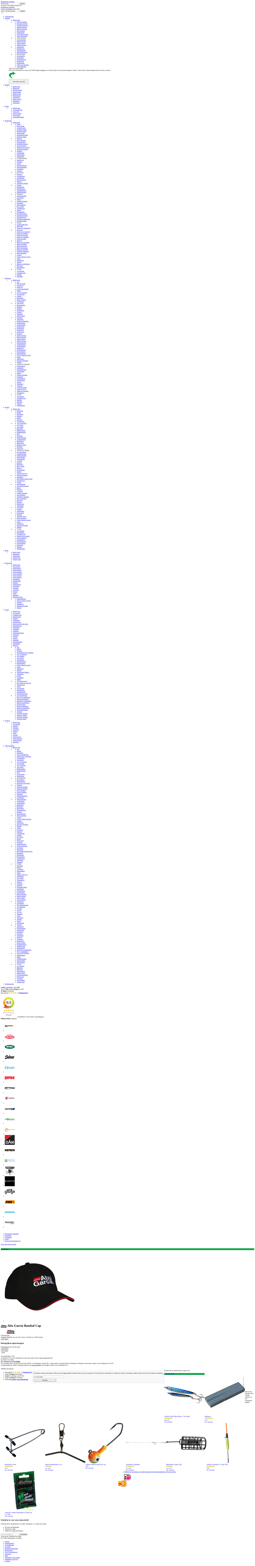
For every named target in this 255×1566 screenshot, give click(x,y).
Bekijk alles (16, 20)
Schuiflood (20, 935)
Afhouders (20, 319)
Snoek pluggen (21, 146)
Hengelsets (20, 58)
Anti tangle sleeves (23, 486)
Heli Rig (19, 490)
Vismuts (19, 919)
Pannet (19, 839)
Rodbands (20, 853)
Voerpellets (20, 760)
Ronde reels (16, 558)
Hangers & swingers (23, 536)
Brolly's (19, 468)
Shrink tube (20, 504)
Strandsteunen (17, 626)
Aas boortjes (21, 294)
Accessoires (20, 271)
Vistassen (20, 862)
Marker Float (21, 973)
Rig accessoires (21, 498)
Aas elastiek (20, 656)
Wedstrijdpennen (22, 796)
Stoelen (19, 472)
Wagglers (20, 794)
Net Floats (20, 837)
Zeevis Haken (21, 900)
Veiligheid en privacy (11, 1559)
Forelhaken (16, 579)
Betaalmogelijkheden (11, 1548)
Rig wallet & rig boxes (24, 683)
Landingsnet (21, 833)
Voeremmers (21, 774)
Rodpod (19, 812)
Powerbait (16, 586)
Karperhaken (21, 540)
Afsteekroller (21, 803)
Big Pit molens (17, 90)
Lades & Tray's (21, 389)
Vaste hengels (21, 43)
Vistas (15, 593)
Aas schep (20, 425)
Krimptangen (21, 189)
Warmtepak (20, 923)
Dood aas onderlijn (23, 237)
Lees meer (5, 1339)
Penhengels (20, 61)
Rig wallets (20, 207)
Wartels (19, 262)
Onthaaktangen (21, 190)
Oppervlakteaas (21, 165)
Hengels (7, 18)
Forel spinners (17, 577)
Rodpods (19, 447)
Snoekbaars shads (22, 135)
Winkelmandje (9, 984)
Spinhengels (20, 33)
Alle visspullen (9, 746)
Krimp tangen (21, 943)
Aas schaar (20, 658)
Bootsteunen (21, 267)
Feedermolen (17, 92)
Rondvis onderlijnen (23, 708)
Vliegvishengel (21, 67)
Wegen (19, 199)
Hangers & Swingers (23, 783)
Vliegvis (7, 721)
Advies (7, 1541)
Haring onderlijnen (23, 699)
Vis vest (19, 912)
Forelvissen (8, 563)
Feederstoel (20, 328)
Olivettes (19, 934)
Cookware (20, 869)
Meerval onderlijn (22, 250)
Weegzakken (21, 459)
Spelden (19, 602)
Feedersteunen (21, 350)
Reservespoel (17, 99)
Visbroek (19, 914)
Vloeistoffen (21, 421)
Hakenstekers (21, 366)
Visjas (19, 916)
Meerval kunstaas (22, 248)
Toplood (19, 515)
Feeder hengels (21, 336)
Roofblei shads (21, 131)
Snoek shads (21, 133)
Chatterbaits (20, 153)
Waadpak (20, 276)
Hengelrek (20, 850)
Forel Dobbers (21, 790)
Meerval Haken (21, 894)
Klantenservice (9, 1543)
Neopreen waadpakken (24, 950)
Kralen (19, 676)
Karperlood (20, 930)
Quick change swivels (24, 257)
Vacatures (8, 1554)
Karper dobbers (21, 538)
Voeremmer (20, 301)
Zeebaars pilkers (22, 715)
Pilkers (19, 649)
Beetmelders (21, 533)
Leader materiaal (22, 493)
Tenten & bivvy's (22, 473)
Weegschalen (21, 457)
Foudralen (20, 203)
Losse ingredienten (23, 289)
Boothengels (21, 49)
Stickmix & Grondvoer (24, 756)
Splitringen (20, 260)
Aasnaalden (20, 660)
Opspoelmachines (18, 117)
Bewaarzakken (21, 452)
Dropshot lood (21, 217)
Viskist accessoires (22, 391)
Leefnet (19, 835)
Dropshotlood (21, 928)
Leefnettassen (21, 378)
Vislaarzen (20, 918)
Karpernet (20, 545)
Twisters (19, 171)
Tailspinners (20, 156)
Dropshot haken (22, 214)
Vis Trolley (20, 878)
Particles (19, 416)
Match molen (17, 94)
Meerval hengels (22, 29)
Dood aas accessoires (23, 232)
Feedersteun (20, 327)
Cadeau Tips (21, 982)
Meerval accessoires (23, 242)
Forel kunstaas (17, 572)
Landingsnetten (21, 454)
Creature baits (21, 128)
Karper (7, 407)
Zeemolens (16, 103)
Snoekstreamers (22, 167)
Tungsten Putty (21, 516)
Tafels (19, 873)
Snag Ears (20, 448)
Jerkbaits (19, 162)
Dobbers (19, 307)
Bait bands (20, 298)
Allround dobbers (22, 787)
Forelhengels (21, 56)
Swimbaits (20, 169)
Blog (6, 1556)
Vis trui (19, 910)
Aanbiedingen (9, 16)
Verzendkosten (9, 1545)
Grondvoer (20, 285)
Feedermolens (21, 325)
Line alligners (21, 495)
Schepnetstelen (21, 844)
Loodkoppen (21, 176)
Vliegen (15, 735)
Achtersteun (20, 801)
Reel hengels (21, 31)
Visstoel (19, 404)
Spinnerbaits (21, 155)
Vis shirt (19, 909)
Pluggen (19, 651)
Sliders (19, 679)
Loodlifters (20, 678)
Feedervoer (20, 330)
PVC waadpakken (22, 952)
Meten (19, 957)
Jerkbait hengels (22, 27)
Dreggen (19, 174)
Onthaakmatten (21, 196)
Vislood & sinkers (22, 183)
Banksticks (20, 348)
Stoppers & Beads (22, 361)
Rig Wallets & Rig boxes (24, 479)
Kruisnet (19, 832)
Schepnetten (20, 371)
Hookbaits (20, 414)
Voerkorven (20, 332)
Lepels (19, 164)
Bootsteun (20, 807)
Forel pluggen (21, 142)
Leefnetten (20, 368)
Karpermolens (21, 543)
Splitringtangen (21, 192)
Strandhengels (21, 50)
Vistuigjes (20, 314)
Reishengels (20, 63)
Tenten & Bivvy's (22, 875)
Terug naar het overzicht (8, 1244)
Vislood (19, 312)
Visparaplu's (20, 880)
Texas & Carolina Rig (23, 228)
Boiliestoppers (21, 432)
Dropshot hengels (22, 25)
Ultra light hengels (22, 34)
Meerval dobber (22, 244)
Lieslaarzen (16, 620)
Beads (19, 488)
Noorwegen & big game (20, 624)
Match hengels (21, 41)
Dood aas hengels (22, 235)
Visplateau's (20, 393)
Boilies (19, 413)
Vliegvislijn (16, 115)
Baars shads (20, 126)
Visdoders (16, 629)
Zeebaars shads (21, 137)
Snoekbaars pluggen (23, 147)
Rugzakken (20, 855)
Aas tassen (20, 427)
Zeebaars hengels (22, 694)
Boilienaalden (21, 430)
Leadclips (20, 491)
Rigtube (19, 502)
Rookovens (20, 977)
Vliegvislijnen (17, 740)
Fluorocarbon (17, 113)
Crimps (19, 255)
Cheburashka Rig (22, 224)
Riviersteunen (21, 352)
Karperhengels (21, 59)
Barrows (19, 463)
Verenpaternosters (22, 710)
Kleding (19, 275)
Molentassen (17, 96)
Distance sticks (21, 445)
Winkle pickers (21, 45)
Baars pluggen (21, 140)
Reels (6, 550)
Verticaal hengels (22, 36)
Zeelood (15, 645)
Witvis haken (21, 316)
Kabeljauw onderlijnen (24, 701)
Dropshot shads (21, 130)
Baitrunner (16, 88)
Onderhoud (16, 97)
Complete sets (21, 273)
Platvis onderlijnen (22, 706)
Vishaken (16, 631)
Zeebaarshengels (22, 52)
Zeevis (7, 610)
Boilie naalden (21, 300)
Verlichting (16, 627)
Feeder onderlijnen (22, 321)
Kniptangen (20, 187)
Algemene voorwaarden (12, 1557)
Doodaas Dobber (22, 789)
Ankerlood (20, 927)
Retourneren (9, 1550)
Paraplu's (19, 402)
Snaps (19, 258)
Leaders (19, 509)
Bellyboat (20, 266)
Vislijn (7, 106)
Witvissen (8, 278)
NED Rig (20, 226)
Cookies (7, 1561)
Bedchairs (20, 464)
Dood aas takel (21, 239)
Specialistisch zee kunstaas (25, 653)
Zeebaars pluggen (22, 149)
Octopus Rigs (21, 704)
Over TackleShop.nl (11, 1552)
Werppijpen (20, 776)
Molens (7, 85)
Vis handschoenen (22, 905)
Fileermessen (17, 568)
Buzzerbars (20, 443)
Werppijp (20, 436)
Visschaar (16, 590)
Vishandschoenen (18, 633)
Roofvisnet (20, 198)
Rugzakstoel (21, 857)
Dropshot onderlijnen (23, 219)
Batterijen (20, 968)
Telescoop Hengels (23, 65)
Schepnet (20, 842)
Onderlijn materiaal (23, 251)
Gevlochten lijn (17, 110)
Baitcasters (16, 554)
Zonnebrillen (21, 980)
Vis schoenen (21, 907)
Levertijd (7, 1547)
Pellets (19, 291)
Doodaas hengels (22, 24)
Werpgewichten (18, 597)
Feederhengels (21, 40)
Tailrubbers (20, 506)
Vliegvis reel (17, 559)
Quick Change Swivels (24, 819)
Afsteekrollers (21, 346)
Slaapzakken (21, 470)
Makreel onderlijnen (23, 703)
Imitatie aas (20, 160)
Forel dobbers (17, 570)
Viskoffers (20, 384)
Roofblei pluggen (22, 144)
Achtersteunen (21, 344)
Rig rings (20, 500)
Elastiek (19, 309)
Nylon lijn (16, 112)
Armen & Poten (22, 387)
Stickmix (19, 420)
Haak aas (20, 287)
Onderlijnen (20, 178)
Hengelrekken (21, 205)
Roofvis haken (21, 180)
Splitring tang (21, 946)
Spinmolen (16, 101)
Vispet (19, 921)
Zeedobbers (16, 644)
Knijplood (20, 932)
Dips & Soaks (21, 284)
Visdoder (15, 588)
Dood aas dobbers (22, 233)
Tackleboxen (21, 208)
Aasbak (19, 296)
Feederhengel (21, 323)
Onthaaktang (17, 584)
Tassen (19, 210)
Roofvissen (8, 121)
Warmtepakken (17, 642)
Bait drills (20, 429)
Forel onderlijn (17, 574)
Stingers (19, 181)
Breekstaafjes (21, 305)
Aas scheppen (21, 765)
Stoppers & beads (22, 525)
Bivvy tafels (20, 466)
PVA (18, 434)
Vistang (15, 592)
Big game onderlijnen (23, 697)
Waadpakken (21, 405)
